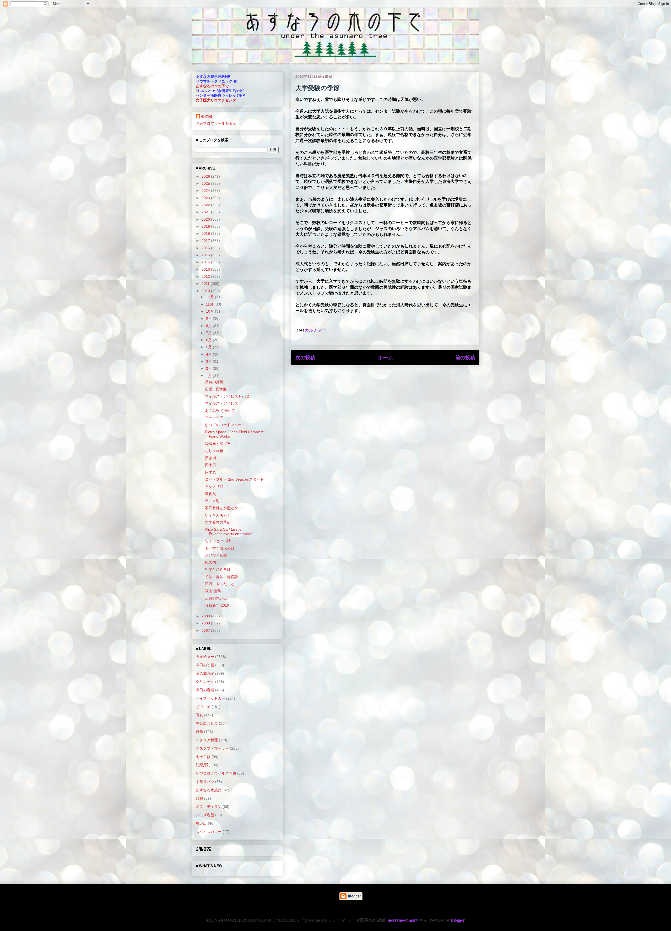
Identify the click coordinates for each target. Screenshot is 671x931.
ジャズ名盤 (205, 815)
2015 (206, 255)
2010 (206, 291)
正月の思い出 (216, 598)
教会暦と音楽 (207, 723)
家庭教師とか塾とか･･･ (224, 508)
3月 (209, 361)
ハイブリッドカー (210, 698)
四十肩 (210, 465)
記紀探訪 (203, 765)
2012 (206, 276)
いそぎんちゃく (218, 515)
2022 (206, 205)
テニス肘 (212, 501)
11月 (210, 304)
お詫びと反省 (216, 555)
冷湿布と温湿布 (218, 444)
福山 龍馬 (213, 591)
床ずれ (210, 472)
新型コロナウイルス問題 (216, 773)
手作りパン (205, 782)
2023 (206, 198)
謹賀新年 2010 (217, 605)
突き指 (210, 458)
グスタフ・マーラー (212, 748)
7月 (209, 333)
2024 (206, 190)
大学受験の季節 (218, 522)
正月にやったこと (219, 584)
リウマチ (203, 707)
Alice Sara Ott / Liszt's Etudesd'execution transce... (230, 531)
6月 (209, 340)
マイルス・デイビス (221, 403)
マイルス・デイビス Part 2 (227, 396)
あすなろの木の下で (212, 86)
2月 (209, 368)
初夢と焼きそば (218, 569)
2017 (206, 240)
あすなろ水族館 (208, 790)
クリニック (205, 681)
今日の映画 (205, 665)
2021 (206, 212)
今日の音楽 (205, 690)
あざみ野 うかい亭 (220, 411)
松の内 (210, 562)
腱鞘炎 (210, 494)
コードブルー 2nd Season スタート (234, 479)
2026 (206, 176)
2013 (206, 269)
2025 (206, 183)
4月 (209, 354)
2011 (206, 283)
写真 (199, 715)
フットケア (214, 418)
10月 (210, 311)
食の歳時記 (205, 673)
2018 (206, 233)
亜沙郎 (206, 116)
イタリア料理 (207, 740)
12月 (210, 297)
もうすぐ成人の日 (219, 548)
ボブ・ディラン (208, 806)
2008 (206, 623)
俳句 (199, 731)
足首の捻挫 (214, 382)
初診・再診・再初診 (221, 577)
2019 (206, 226)
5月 (209, 347)
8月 (209, 326)
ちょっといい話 (218, 541)
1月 (209, 376)
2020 (206, 219)
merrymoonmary (403, 920)
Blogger (457, 920)
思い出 (201, 823)
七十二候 (203, 757)
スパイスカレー (208, 832)
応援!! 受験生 (215, 389)
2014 (206, 262)
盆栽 (199, 798)
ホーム (385, 357)
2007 (206, 630)
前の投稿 (465, 357)
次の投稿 (305, 357)
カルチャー (315, 330)
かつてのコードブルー (223, 425)
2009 (206, 616)
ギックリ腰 (214, 486)
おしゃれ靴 (214, 451)
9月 (209, 318)
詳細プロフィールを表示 (216, 123)
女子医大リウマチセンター (218, 100)
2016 (206, 248)
